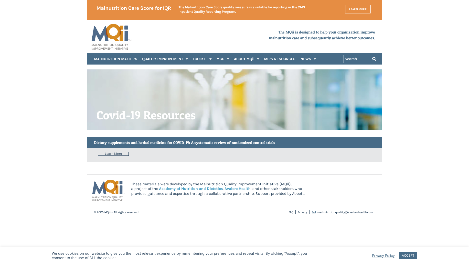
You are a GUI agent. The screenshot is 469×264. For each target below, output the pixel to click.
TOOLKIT (200, 59)
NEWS (305, 59)
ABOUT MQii (244, 59)
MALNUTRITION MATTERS (115, 59)
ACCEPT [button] (408, 255)
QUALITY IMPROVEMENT (162, 59)
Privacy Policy (383, 255)
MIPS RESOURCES (280, 59)
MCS (220, 59)
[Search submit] (374, 59)
